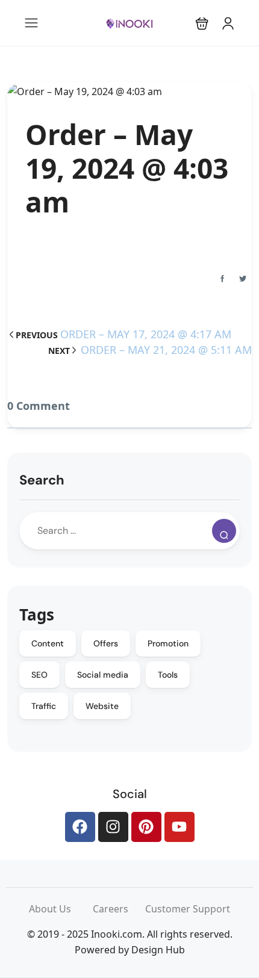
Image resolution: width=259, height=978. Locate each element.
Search (41, 480)
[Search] (224, 531)
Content (47, 643)
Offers (105, 643)
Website (102, 706)
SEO (39, 674)
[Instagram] (113, 827)
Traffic (43, 706)
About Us (61, 908)
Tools (168, 674)
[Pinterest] (146, 827)
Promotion (168, 643)
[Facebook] (80, 827)
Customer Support (187, 908)
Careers (119, 908)
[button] (202, 23)
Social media (102, 674)
